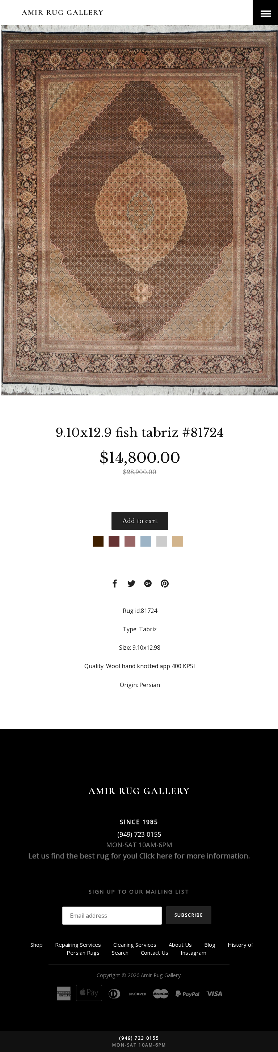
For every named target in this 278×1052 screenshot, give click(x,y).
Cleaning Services (134, 944)
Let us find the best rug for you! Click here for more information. (139, 856)
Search (120, 952)
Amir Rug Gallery (63, 12)
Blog (209, 944)
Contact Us (154, 952)
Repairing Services (78, 944)
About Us (180, 944)
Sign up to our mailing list (139, 891)
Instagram (193, 952)
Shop (36, 944)
